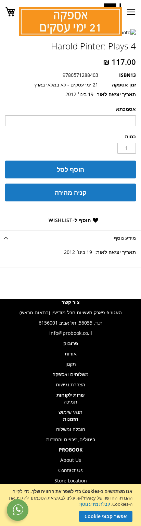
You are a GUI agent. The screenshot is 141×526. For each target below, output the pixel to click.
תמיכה (70, 401)
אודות (71, 353)
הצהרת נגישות (70, 384)
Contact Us (70, 470)
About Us (70, 460)
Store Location (70, 480)
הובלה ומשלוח (70, 429)
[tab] (70, 238)
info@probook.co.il (70, 333)
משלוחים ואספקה (70, 374)
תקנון (70, 364)
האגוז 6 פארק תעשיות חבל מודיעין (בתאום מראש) (71, 312)
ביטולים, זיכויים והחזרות (70, 439)
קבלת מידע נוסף (94, 504)
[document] (69, 505)
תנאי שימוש (70, 412)
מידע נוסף (125, 238)
